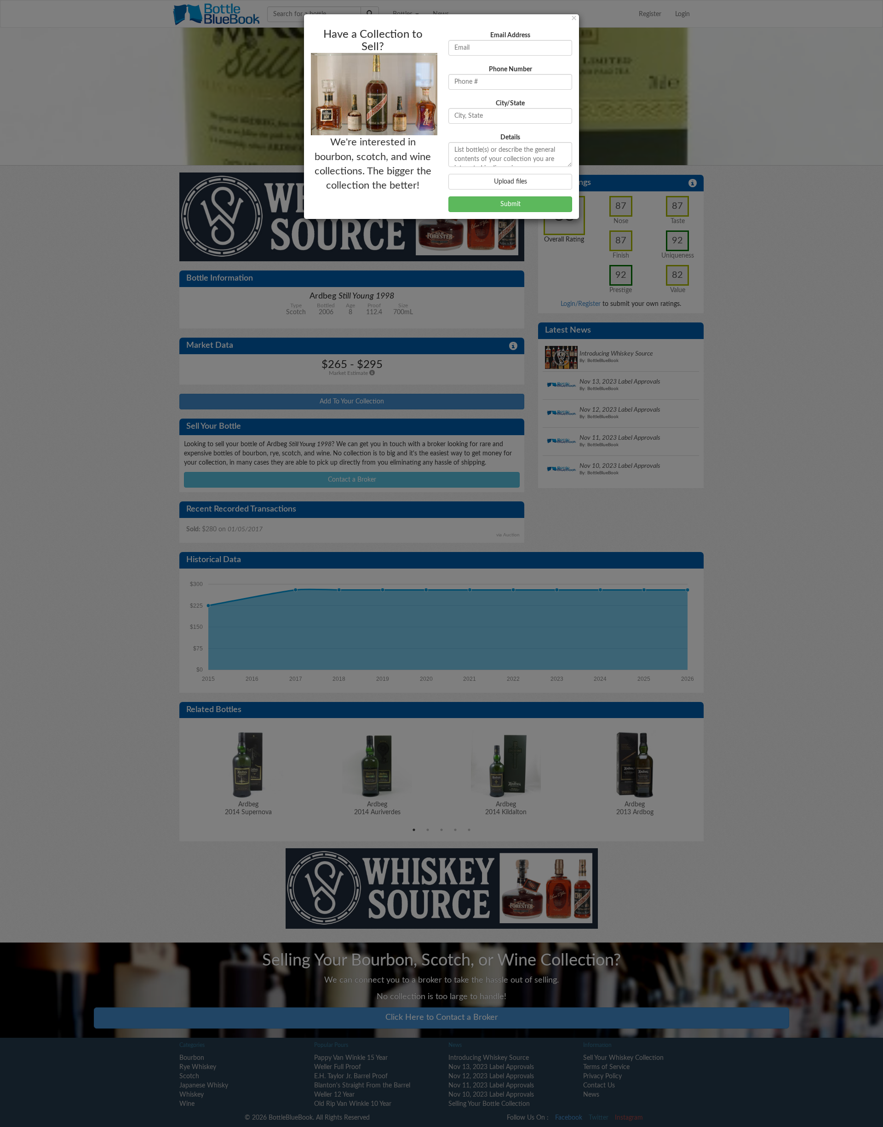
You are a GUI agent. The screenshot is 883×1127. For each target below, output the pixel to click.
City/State (510, 103)
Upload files (510, 181)
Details (510, 137)
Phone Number (510, 69)
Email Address (510, 35)
